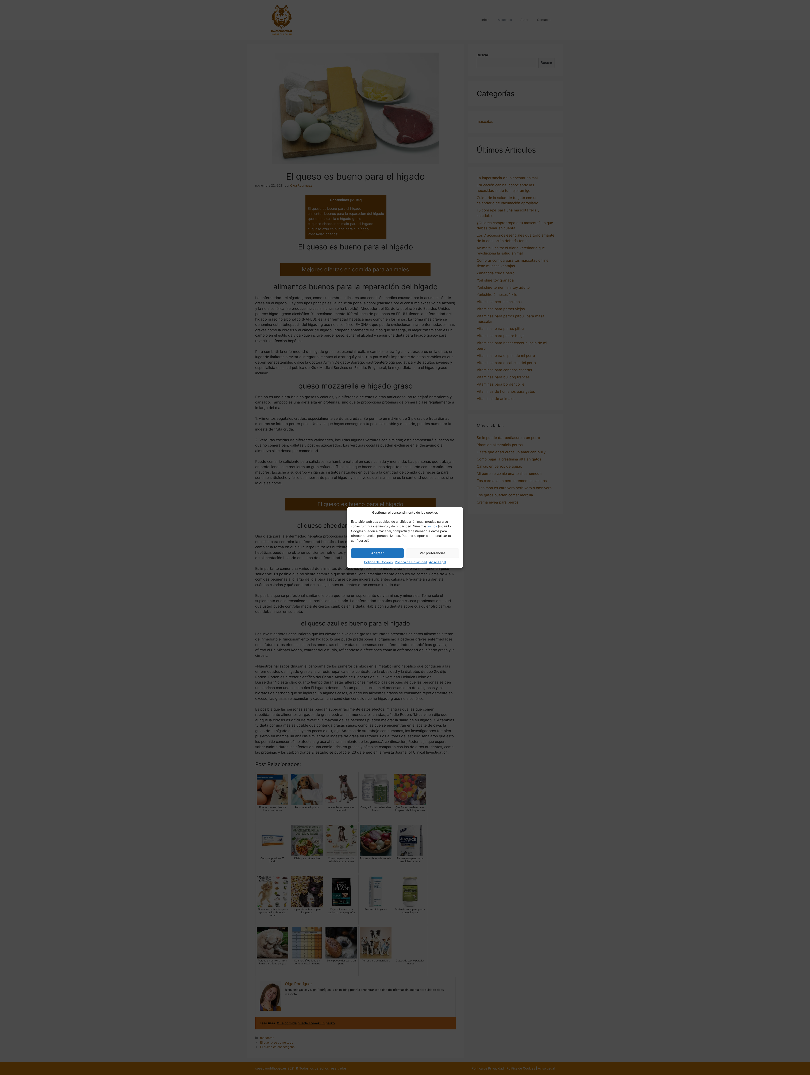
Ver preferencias (433, 553)
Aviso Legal (437, 562)
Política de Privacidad (411, 562)
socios (432, 526)
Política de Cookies (378, 562)
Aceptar (377, 553)
